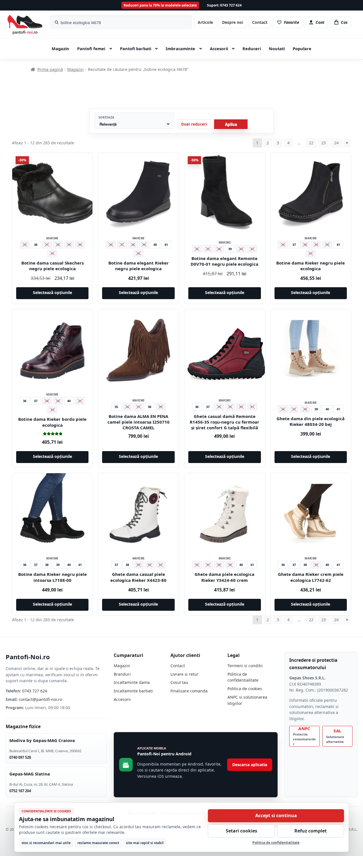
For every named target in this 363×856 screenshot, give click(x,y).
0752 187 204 (20, 790)
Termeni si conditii (245, 665)
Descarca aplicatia (249, 764)
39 (230, 249)
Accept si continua (276, 815)
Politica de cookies (244, 688)
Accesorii (219, 48)
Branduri (122, 674)
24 (336, 142)
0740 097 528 (20, 757)
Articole (205, 22)
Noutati (277, 48)
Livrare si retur (184, 674)
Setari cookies (241, 831)
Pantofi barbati (135, 48)
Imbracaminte (180, 48)
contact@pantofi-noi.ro (40, 699)
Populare (302, 48)
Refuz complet (310, 831)
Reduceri (251, 48)
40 (155, 244)
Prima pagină (50, 69)
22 (311, 142)
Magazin (60, 48)
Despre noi (232, 22)
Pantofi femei (91, 48)
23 (323, 142)
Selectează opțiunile (52, 292)
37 (294, 244)
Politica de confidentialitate (275, 842)
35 (116, 407)
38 (149, 407)
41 (166, 244)
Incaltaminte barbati (133, 691)
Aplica (231, 124)
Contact (259, 22)
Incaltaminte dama (132, 682)
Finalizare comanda (189, 691)
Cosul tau (179, 682)
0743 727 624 (34, 691)
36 (35, 244)
